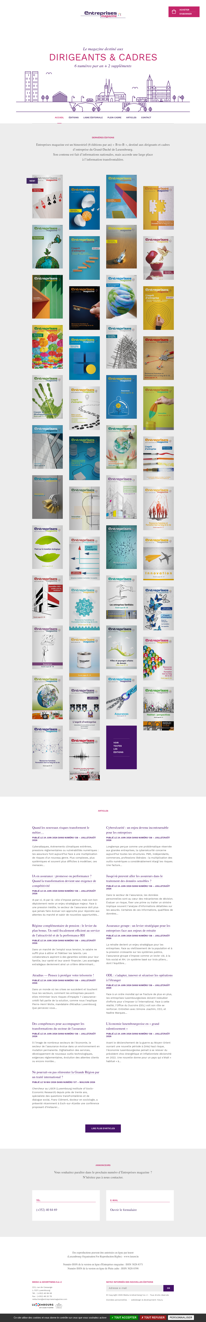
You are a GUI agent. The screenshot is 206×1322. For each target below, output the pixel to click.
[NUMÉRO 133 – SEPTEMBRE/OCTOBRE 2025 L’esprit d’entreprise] (84, 258)
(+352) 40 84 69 (46, 1205)
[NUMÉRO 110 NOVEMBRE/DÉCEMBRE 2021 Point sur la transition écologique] (47, 547)
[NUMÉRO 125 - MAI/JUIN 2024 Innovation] (84, 358)
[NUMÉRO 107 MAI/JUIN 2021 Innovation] (158, 558)
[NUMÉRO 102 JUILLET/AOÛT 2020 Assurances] (47, 647)
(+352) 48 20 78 (44, 1296)
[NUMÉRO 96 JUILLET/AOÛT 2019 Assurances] (121, 697)
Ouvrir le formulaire (123, 1205)
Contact (146, 117)
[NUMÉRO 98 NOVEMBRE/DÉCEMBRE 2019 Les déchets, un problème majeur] (47, 697)
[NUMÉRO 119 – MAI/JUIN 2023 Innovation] (158, 408)
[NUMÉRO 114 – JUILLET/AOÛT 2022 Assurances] (47, 497)
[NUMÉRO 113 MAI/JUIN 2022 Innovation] (84, 508)
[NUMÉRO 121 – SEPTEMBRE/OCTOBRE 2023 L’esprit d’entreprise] (84, 408)
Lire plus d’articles (103, 1128)
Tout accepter (125, 1317)
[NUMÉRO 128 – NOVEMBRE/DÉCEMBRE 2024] (121, 297)
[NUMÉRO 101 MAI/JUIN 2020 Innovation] (84, 658)
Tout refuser (154, 1317)
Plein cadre (114, 117)
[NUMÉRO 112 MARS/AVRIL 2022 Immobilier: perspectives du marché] (121, 497)
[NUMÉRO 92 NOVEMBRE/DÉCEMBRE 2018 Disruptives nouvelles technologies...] (84, 759)
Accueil (59, 117)
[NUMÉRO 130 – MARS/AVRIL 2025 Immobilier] (47, 297)
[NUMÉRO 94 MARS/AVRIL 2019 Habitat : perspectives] (158, 708)
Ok (168, 1288)
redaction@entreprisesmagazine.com (49, 1299)
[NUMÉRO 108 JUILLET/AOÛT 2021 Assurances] (121, 547)
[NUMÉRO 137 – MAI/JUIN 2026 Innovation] (84, 208)
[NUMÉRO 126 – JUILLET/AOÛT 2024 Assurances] (47, 347)
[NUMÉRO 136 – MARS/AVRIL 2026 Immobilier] (121, 196)
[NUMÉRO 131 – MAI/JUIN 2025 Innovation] (158, 258)
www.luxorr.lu (131, 1256)
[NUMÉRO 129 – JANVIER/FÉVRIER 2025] (84, 308)
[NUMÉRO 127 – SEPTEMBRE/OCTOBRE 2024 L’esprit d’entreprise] (158, 308)
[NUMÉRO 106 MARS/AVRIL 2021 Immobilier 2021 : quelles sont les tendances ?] (47, 597)
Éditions (74, 117)
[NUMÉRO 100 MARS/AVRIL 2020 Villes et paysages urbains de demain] (121, 647)
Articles (131, 117)
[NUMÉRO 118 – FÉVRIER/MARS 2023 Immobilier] (47, 447)
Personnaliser (181, 1317)
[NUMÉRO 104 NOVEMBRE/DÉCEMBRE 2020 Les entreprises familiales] (121, 597)
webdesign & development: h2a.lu (147, 1300)
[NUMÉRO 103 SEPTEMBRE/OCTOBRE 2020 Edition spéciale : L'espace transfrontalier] (158, 608)
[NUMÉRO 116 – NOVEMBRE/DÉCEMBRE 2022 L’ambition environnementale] (121, 447)
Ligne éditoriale (93, 117)
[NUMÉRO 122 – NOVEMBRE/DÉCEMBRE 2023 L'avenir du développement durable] (47, 397)
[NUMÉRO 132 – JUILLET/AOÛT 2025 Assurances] (121, 246)
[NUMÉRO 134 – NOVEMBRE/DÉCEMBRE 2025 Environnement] (47, 246)
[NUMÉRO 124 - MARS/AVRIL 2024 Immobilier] (121, 347)
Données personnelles (116, 1300)
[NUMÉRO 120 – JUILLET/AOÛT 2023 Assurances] (121, 397)
